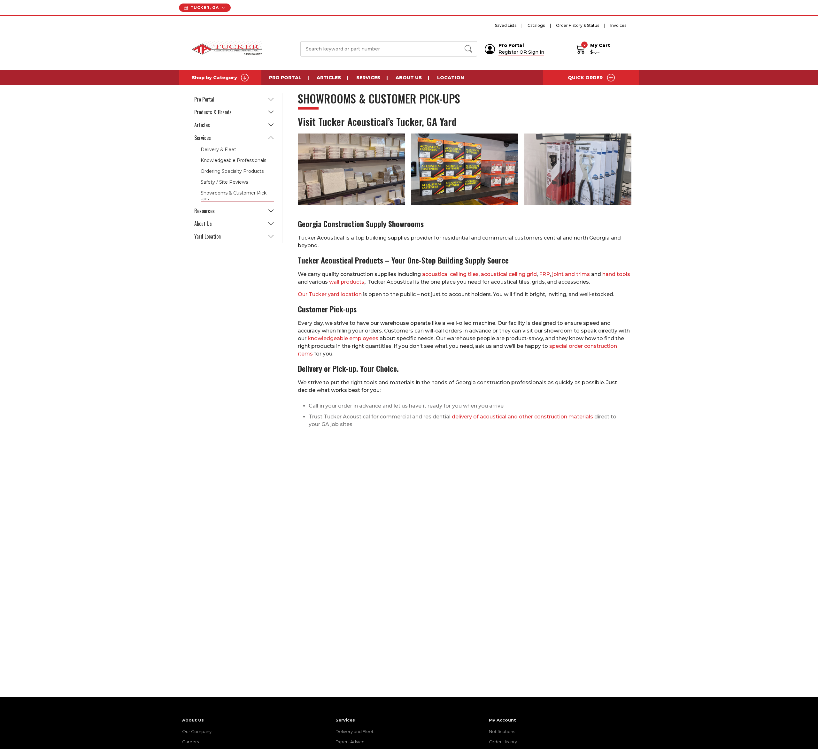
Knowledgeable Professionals (233, 160)
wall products (346, 282)
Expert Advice (350, 741)
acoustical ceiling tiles (450, 274)
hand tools (616, 274)
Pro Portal (285, 77)
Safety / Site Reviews (224, 182)
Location (450, 77)
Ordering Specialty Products (232, 171)
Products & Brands (213, 112)
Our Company (197, 731)
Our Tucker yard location (330, 294)
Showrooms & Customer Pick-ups (234, 196)
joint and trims (571, 274)
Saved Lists (505, 25)
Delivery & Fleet (218, 149)
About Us (409, 77)
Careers (190, 741)
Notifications (502, 731)
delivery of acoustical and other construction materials (522, 417)
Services (368, 77)
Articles (329, 77)
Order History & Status (577, 25)
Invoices (618, 25)
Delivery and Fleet (355, 731)
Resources (204, 211)
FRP (544, 274)
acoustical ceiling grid (509, 274)
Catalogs (536, 25)
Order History (503, 741)
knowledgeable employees (343, 338)
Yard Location (207, 236)
